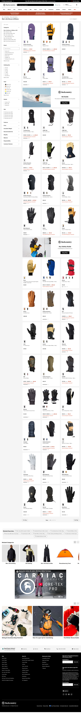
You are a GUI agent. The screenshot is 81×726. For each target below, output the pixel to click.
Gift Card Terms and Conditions (8, 678)
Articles (23, 664)
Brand (5, 45)
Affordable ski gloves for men (41, 536)
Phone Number (65, 682)
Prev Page (25, 520)
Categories (6, 27)
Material (6, 137)
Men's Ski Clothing (13, 16)
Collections (24, 676)
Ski (2, 16)
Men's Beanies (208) (8, 31)
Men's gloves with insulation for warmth (23, 531)
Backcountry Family (46, 656)
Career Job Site (25, 666)
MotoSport (44, 662)
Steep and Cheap (45, 660)
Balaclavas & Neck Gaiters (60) (10, 39)
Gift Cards (4, 676)
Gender (5, 99)
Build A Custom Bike (6, 670)
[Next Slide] (67, 1)
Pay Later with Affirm (6, 672)
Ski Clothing (6, 16)
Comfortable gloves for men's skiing (58, 531)
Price (5, 125)
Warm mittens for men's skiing (39, 533)
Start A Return (4, 666)
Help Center (4, 658)
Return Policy (4, 664)
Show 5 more (6, 77)
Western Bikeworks (46, 666)
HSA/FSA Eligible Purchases (7, 680)
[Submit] (17, 4)
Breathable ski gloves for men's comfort (41, 531)
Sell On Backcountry (26, 674)
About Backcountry (25, 658)
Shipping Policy (5, 668)
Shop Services (25, 668)
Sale (5, 109)
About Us (24, 656)
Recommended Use (8, 131)
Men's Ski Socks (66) (8, 38)
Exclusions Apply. (65, 673)
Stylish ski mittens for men (72, 531)
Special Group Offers (26, 678)
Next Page (76, 520)
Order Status (4, 662)
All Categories (25, 680)
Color (5, 81)
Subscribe (76, 662)
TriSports (44, 668)
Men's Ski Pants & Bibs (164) (9, 33)
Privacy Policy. (67, 679)
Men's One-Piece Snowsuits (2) (10, 41)
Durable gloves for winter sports (71, 533)
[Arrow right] (78, 542)
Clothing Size (7, 65)
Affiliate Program (25, 670)
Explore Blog (24, 662)
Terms (63, 679)
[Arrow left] (75, 542)
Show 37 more (6, 60)
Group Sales (4, 674)
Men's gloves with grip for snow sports (12, 533)
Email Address (65, 659)
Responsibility (7, 141)
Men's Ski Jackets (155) (8, 34)
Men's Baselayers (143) (9, 36)
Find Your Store (76, 1)
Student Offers (25, 672)
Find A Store (4, 660)
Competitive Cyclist (46, 658)
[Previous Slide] (13, 1)
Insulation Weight (8, 128)
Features (6, 122)
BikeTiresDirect (45, 664)
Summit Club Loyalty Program (28, 660)
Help (3, 656)
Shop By (5, 134)
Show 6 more (6, 95)
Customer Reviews (8, 144)
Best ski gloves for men (27, 533)
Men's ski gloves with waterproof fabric (55, 533)
